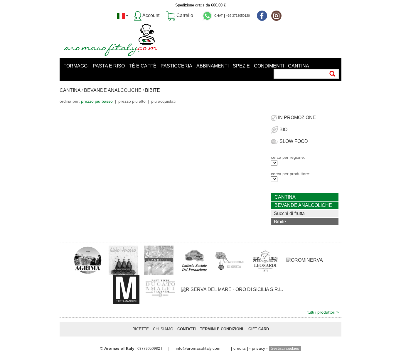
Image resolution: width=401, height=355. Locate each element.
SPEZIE (241, 65)
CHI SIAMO (163, 329)
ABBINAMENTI (212, 65)
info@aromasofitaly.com (198, 348)
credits (239, 348)
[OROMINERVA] (304, 260)
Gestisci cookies (285, 348)
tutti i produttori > (323, 312)
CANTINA (298, 65)
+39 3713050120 (238, 15)
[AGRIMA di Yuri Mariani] (87, 259)
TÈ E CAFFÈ (142, 65)
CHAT (218, 15)
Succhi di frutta (289, 213)
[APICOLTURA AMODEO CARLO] (123, 259)
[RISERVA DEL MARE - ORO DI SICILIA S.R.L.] (232, 289)
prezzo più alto (132, 101)
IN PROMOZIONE (296, 117)
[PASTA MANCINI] (126, 289)
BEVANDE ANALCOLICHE (112, 90)
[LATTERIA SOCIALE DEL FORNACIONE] (194, 259)
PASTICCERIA (176, 65)
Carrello (184, 15)
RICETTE (140, 329)
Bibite (280, 221)
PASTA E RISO (109, 65)
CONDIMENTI (269, 65)
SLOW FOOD (293, 141)
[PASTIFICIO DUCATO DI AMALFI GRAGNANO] (160, 289)
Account (150, 15)
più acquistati (163, 101)
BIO (282, 129)
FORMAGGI (76, 65)
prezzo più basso (97, 101)
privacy (258, 348)
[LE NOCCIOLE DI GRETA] (230, 259)
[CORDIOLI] (158, 259)
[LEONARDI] (265, 259)
